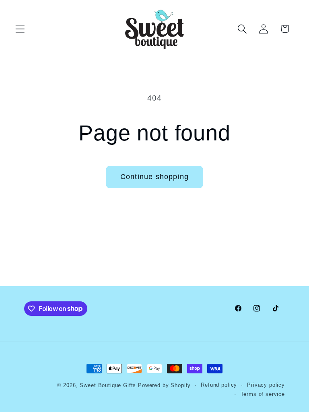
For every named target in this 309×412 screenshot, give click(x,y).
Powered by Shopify (164, 385)
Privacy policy (266, 385)
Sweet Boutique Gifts (108, 385)
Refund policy (219, 385)
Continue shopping (154, 177)
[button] (20, 28)
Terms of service (263, 394)
